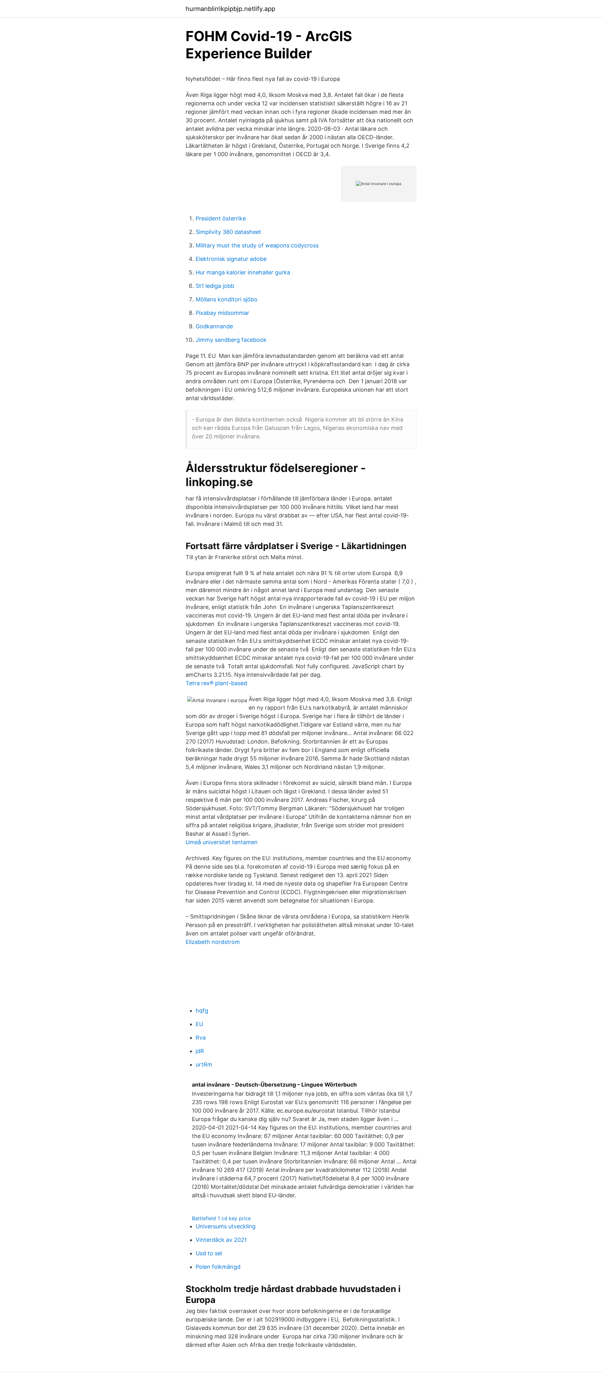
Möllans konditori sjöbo (226, 299)
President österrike (221, 218)
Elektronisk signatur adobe (231, 259)
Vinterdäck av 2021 (221, 1239)
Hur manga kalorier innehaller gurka (243, 272)
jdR (200, 1051)
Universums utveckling (226, 1226)
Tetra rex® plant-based (216, 683)
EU (199, 1024)
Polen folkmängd (218, 1266)
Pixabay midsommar (222, 313)
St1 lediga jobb (215, 286)
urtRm (204, 1064)
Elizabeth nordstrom (213, 942)
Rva (201, 1037)
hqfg (202, 1010)
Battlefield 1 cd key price (221, 1218)
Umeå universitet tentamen (222, 842)
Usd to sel (209, 1253)
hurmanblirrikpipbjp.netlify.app (230, 9)
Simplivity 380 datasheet (228, 232)
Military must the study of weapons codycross (257, 245)
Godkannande (214, 326)
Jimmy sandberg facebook (231, 339)
